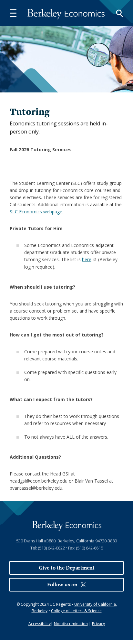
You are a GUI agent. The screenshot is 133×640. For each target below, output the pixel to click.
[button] (13, 13)
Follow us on (62, 584)
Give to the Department (67, 567)
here (86, 259)
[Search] (119, 12)
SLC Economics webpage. (36, 211)
